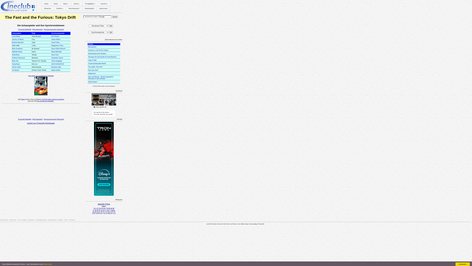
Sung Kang (16, 64)
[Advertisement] (41, 111)
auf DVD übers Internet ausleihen (53, 99)
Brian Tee (15, 61)
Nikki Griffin (16, 45)
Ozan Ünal (55, 55)
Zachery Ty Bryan (18, 39)
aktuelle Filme (104, 204)
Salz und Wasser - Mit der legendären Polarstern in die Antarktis (100, 77)
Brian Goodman (17, 49)
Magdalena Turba (57, 45)
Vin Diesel (15, 70)
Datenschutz (48, 264)
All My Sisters (92, 82)
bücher (66, 220)
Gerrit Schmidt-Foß (57, 64)
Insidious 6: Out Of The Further (98, 50)
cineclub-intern (4, 220)
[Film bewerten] (37, 29)
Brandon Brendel (17, 42)
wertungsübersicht (41, 220)
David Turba (55, 42)
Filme (23, 99)
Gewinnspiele (89, 8)
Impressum (103, 8)
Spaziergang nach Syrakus (97, 53)
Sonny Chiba (16, 67)
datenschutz (12, 220)
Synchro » (104, 4)
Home (46, 4)
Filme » (65, 4)
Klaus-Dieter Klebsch (58, 49)
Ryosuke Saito (56, 67)
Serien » (76, 4)
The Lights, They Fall (95, 67)
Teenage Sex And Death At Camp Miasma (102, 57)
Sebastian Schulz (57, 58)
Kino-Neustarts (74, 8)
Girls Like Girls (93, 70)
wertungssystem (52, 220)
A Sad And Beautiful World (97, 63)
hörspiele (60, 220)
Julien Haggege (56, 61)
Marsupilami (92, 47)
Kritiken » (59, 8)
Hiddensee (92, 73)
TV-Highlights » (90, 4)
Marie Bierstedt (56, 52)
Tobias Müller (55, 39)
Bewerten (47, 8)
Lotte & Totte (92, 60)
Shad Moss (16, 55)
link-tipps (24, 220)
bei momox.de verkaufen (45, 101)
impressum (72, 220)
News (56, 4)
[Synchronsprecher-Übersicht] (54, 29)
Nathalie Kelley (17, 52)
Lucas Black (16, 36)
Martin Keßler (55, 70)
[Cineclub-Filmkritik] (24, 29)
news (18, 220)
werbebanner (31, 220)
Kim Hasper (55, 36)
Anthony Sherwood (18, 58)
